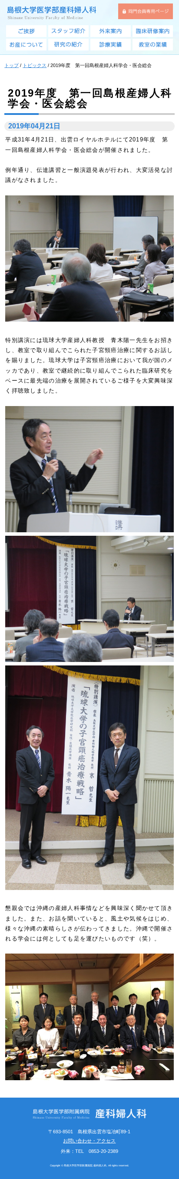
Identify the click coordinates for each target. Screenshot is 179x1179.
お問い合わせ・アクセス (89, 1140)
